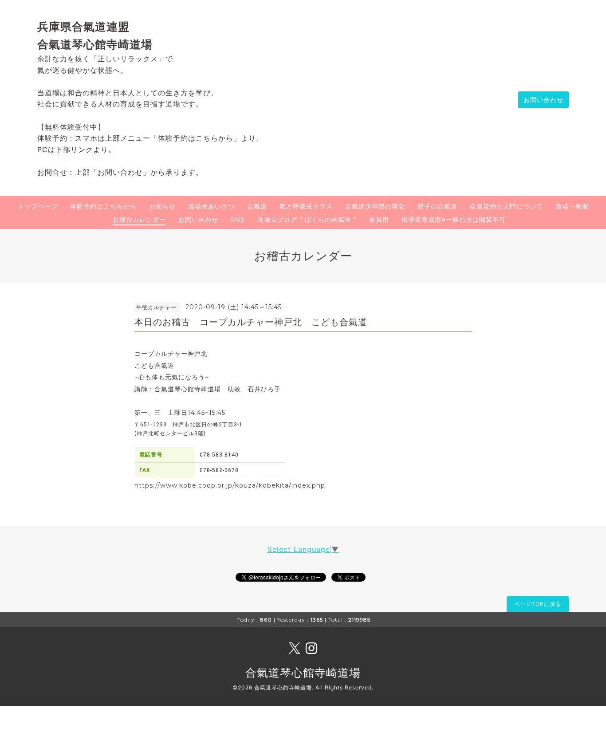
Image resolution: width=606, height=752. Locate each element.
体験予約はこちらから (103, 206)
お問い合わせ (543, 99)
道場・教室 (572, 206)
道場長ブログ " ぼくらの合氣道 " (307, 219)
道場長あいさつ (211, 206)
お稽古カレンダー (139, 219)
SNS (238, 219)
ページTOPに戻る (537, 604)
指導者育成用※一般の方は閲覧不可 (453, 219)
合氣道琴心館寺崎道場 (303, 672)
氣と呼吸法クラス (306, 206)
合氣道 (257, 206)
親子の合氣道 (437, 206)
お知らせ (162, 206)
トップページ (38, 206)
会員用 (379, 219)
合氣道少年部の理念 (375, 206)
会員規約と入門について (506, 206)
